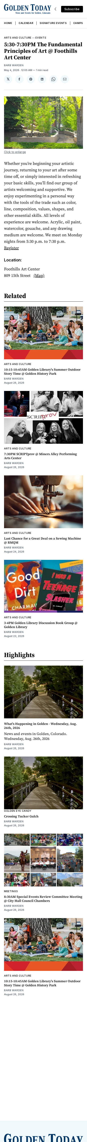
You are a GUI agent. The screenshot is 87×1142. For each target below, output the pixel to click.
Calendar (26, 23)
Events (40, 37)
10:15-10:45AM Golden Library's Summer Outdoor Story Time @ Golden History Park (42, 371)
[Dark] (56, 9)
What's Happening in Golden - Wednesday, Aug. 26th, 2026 (40, 725)
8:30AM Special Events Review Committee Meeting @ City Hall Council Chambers (43, 898)
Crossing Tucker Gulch (21, 816)
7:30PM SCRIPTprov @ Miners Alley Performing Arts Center (40, 456)
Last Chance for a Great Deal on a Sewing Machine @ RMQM (42, 540)
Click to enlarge (15, 152)
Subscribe (72, 9)
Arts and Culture (17, 37)
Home (8, 23)
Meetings (11, 891)
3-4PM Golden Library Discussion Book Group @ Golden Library (40, 625)
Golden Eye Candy (18, 810)
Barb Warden (14, 65)
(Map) (39, 275)
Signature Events (53, 23)
